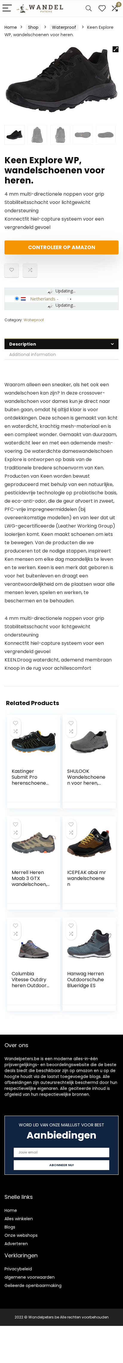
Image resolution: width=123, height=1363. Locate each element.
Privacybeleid (18, 1269)
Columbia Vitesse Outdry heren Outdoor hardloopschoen (31, 982)
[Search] (89, 8)
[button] (116, 49)
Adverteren (16, 1244)
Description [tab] (22, 344)
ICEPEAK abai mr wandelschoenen (86, 878)
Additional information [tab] (32, 354)
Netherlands (43, 299)
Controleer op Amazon (61, 247)
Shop (33, 27)
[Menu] (7, 8)
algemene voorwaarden (29, 1277)
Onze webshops (21, 1235)
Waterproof (64, 27)
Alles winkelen (18, 1219)
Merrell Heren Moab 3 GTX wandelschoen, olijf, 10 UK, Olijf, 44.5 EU (29, 884)
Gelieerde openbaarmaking (32, 1285)
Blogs (9, 1227)
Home (10, 27)
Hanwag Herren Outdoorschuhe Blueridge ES (85, 979)
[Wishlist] (102, 8)
